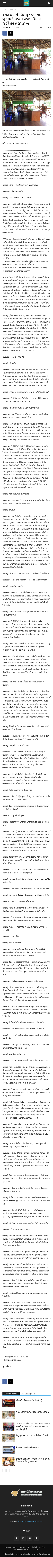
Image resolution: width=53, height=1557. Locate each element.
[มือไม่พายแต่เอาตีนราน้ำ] (8, 1450)
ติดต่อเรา (36, 1550)
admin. (7, 27)
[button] (49, 3)
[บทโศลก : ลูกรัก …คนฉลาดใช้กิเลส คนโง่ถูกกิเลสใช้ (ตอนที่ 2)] (8, 1461)
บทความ (13, 9)
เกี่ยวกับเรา (42, 1547)
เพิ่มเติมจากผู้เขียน (28, 1394)
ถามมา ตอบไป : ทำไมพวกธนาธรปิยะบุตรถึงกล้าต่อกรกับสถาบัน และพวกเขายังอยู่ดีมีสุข (33, 1426)
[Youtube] (36, 1538)
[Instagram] (23, 1538)
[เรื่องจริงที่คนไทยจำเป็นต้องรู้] (8, 1403)
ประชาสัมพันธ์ (32, 1547)
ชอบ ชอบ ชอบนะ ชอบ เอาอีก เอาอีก (32, 1412)
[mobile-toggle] (4, 3)
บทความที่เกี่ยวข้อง (11, 1394)
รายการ (15, 1547)
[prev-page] (4, 1470)
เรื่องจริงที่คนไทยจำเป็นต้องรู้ (29, 1400)
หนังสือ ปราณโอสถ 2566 (22, 1550)
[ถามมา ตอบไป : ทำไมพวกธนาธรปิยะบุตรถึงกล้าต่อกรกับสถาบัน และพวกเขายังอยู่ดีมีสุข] (8, 1426)
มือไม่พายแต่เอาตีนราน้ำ (27, 1447)
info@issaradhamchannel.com (30, 1521)
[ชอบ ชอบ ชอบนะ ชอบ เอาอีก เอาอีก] (8, 1415)
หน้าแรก (5, 9)
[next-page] (7, 1470)
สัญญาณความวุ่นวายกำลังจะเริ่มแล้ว (33, 1435)
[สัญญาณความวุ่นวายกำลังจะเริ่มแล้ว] (8, 1438)
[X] (10, 33)
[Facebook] (4, 33)
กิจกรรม (22, 1547)
